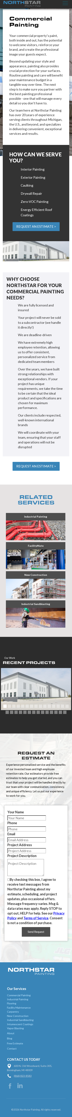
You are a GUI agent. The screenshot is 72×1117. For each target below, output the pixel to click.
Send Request (36, 931)
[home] (20, 4)
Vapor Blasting (15, 1028)
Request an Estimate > (36, 226)
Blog (9, 1038)
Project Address (19, 845)
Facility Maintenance (19, 1007)
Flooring (11, 1003)
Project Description (22, 856)
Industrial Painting (17, 999)
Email (11, 834)
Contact (12, 1048)
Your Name (15, 812)
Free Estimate (15, 1043)
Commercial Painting (19, 995)
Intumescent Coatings (20, 1024)
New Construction (17, 1015)
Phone (12, 823)
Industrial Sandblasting (20, 1019)
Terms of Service (35, 918)
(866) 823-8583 (23, 1075)
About (10, 1033)
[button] (65, 3)
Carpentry (13, 1011)
